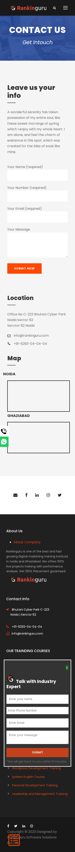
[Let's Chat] (14, 442)
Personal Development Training (35, 785)
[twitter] (60, 495)
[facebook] (26, 495)
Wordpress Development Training (36, 768)
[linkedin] (37, 495)
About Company (27, 542)
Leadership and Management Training (40, 794)
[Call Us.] (14, 431)
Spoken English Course (28, 777)
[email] (15, 495)
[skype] (48, 495)
